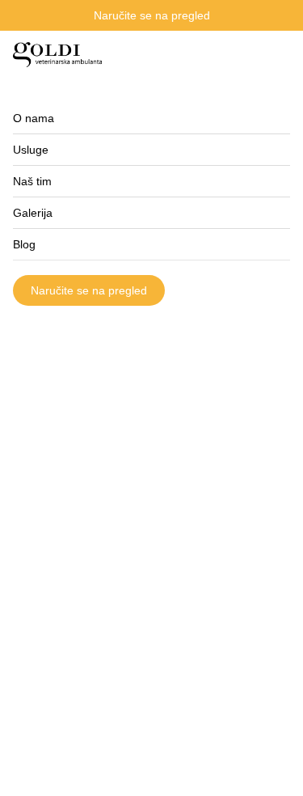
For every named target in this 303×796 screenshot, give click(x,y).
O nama (33, 118)
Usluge (30, 149)
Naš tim (32, 181)
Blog (24, 244)
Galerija (33, 212)
